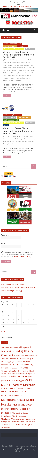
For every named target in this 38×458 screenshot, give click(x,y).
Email (3, 243)
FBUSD (28, 362)
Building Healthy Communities (12, 44)
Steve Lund (18, 80)
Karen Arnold (12, 68)
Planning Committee (8, 80)
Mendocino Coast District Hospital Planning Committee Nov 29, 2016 (18, 131)
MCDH (29, 68)
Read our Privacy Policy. (23, 256)
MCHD (32, 70)
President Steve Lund (20, 422)
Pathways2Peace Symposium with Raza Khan (17, 6)
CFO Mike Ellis (15, 65)
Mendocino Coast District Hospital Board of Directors (16, 408)
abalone (3, 347)
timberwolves (5, 427)
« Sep (3, 331)
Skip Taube (32, 421)
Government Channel (10, 46)
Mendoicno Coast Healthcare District (24, 419)
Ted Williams (12, 425)
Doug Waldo (13, 362)
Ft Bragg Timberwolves (13, 373)
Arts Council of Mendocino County (12, 284)
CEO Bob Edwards (8, 358)
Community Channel (9, 117)
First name (5, 235)
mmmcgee (21, 60)
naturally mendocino (7, 421)
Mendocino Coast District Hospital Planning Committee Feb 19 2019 (18, 54)
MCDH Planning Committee (22, 70)
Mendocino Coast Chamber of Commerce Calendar (18, 287)
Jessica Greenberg (25, 65)
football (4, 364)
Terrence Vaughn (24, 136)
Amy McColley (16, 62)
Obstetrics (31, 141)
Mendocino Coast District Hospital (13, 49)
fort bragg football (13, 368)
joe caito (3, 376)
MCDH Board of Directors (18, 385)
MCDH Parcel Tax (6, 388)
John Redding (12, 376)
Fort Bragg (14, 364)
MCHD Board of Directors (10, 73)
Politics (6, 125)
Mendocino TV (7, 419)
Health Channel (22, 46)
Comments (6, 62)
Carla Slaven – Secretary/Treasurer (27, 355)
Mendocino (17, 395)
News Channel (30, 49)
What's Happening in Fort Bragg (11, 291)
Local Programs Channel (11, 120)
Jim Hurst (32, 373)
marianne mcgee (21, 68)
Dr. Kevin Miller (21, 362)
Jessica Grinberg (24, 374)
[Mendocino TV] (19, 9)
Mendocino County (24, 416)
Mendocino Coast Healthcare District (19, 78)
